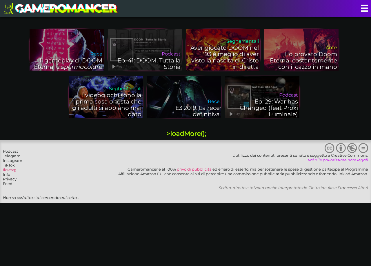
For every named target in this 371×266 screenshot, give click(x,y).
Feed (7, 183)
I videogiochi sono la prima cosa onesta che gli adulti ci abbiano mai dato (106, 105)
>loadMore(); (186, 133)
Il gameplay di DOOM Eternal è (68, 63)
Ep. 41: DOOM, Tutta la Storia (149, 63)
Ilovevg (10, 169)
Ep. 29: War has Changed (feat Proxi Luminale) (269, 108)
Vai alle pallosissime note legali (338, 160)
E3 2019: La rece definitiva (197, 111)
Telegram (12, 156)
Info (6, 174)
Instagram (12, 160)
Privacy (10, 179)
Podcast (10, 151)
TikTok (9, 165)
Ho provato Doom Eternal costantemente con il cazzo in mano (303, 60)
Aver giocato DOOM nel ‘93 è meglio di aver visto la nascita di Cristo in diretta (224, 57)
